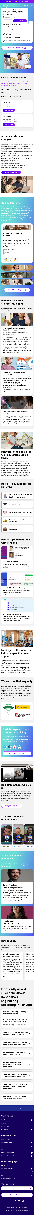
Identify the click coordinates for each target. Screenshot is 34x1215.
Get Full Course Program (16, 290)
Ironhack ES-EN (5, 1108)
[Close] (25, 10)
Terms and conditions (21, 1207)
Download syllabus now (15, 48)
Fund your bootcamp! (12, 806)
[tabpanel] (17, 114)
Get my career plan (11, 172)
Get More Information (17, 1195)
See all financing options (17, 753)
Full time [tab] (4, 96)
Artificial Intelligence (18, 1108)
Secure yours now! (24, 1)
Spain (7, 21)
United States (20, 21)
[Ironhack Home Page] (6, 5)
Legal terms (10, 1207)
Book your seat (9, 110)
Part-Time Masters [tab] (15, 96)
